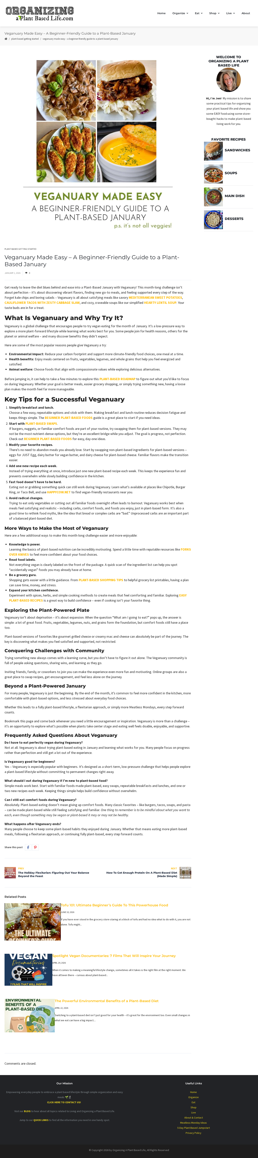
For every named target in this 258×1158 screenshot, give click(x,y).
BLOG (27, 1111)
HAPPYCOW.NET (59, 492)
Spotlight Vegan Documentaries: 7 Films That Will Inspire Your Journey (114, 956)
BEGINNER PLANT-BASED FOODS (69, 417)
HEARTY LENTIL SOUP (160, 302)
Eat (197, 13)
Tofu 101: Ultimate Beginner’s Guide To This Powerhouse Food (114, 905)
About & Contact (193, 1117)
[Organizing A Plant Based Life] (43, 13)
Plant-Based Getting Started (25, 38)
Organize (178, 13)
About (246, 13)
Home (161, 13)
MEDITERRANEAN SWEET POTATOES (155, 297)
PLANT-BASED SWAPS (41, 423)
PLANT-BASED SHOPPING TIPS (101, 580)
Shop (212, 13)
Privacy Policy (193, 1133)
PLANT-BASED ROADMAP (117, 379)
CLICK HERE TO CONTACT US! (64, 1102)
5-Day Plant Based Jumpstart (193, 1127)
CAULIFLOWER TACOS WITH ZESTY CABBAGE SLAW (42, 302)
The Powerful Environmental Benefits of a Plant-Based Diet (107, 1001)
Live (229, 13)
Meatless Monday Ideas (193, 1122)
